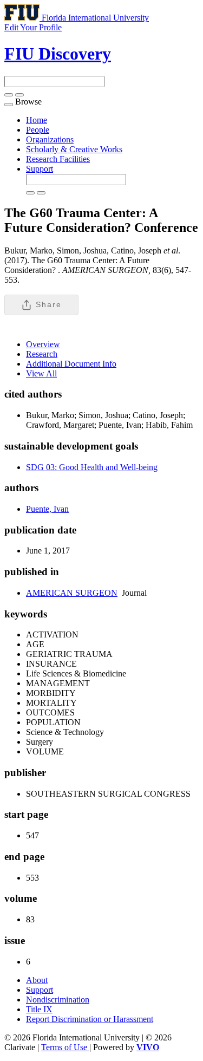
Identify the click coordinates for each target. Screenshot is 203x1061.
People (37, 129)
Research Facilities (58, 159)
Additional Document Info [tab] (71, 363)
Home (36, 120)
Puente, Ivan (47, 508)
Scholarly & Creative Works (74, 149)
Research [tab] (41, 354)
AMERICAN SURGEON (71, 592)
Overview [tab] (43, 344)
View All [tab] (41, 373)
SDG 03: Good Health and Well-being (92, 467)
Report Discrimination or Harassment (89, 1019)
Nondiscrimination (57, 999)
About (37, 980)
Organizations (50, 139)
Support (39, 168)
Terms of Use (65, 1047)
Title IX (39, 1009)
